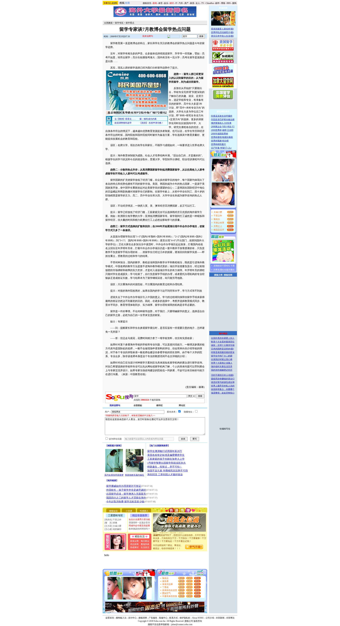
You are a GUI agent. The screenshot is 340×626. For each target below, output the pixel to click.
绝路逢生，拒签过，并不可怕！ (164, 466)
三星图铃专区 (115, 515)
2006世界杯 (216, 130)
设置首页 (110, 618)
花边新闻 (134, 544)
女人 (198, 3)
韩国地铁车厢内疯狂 (134, 475)
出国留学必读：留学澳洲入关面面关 (126, 494)
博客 (223, 3)
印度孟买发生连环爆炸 (221, 116)
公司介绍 (210, 618)
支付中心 (132, 618)
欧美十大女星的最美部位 (222, 341)
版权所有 (198, 621)
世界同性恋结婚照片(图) (222, 32)
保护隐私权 (185, 618)
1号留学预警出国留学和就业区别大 (166, 463)
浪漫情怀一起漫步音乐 (139, 522)
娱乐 (166, 3)
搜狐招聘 (142, 618)
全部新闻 (220, 618)
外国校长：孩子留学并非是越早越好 (126, 490)
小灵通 (129, 511)
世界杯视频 (216, 141)
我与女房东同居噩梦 (114, 475)
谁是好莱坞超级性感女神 (222, 382)
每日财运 (145, 541)
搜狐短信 (113, 511)
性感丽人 (144, 511)
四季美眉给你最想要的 (224, 270)
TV (202, 3)
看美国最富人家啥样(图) (222, 29)
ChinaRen (210, 3)
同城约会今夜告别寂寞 (139, 525)
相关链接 (112, 480)
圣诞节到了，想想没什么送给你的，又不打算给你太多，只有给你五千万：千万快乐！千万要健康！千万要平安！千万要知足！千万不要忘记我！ (179, 534)
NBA (224, 126)
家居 (192, 3)
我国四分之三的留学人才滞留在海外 (126, 497)
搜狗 (234, 3)
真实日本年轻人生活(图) (222, 36)
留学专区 (119, 23)
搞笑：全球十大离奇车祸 (222, 345)
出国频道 (108, 23)
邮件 (217, 3)
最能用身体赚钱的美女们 (222, 378)
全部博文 (230, 618)
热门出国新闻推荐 (159, 445)
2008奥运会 (216, 126)
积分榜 (225, 141)
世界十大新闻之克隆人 (221, 363)
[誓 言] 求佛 (110, 523)
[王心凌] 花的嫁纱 (112, 529)
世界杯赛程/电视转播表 (222, 137)
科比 (229, 126)
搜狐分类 (218, 275)
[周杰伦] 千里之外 (112, 519)
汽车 (181, 3)
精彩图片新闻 (114, 445)
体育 (160, 3)
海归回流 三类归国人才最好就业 (165, 474)
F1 (233, 126)
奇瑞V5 (223, 148)
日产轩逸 (215, 148)
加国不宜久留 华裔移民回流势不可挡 (167, 470)
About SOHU (198, 618)
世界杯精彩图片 (218, 144)
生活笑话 (145, 547)
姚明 (224, 130)
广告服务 (153, 618)
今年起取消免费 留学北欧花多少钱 (125, 501)
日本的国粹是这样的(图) (222, 349)
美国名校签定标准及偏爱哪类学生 (166, 455)
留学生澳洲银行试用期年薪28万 (164, 451)
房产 (186, 3)
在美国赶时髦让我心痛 (221, 359)
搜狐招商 (228, 275)
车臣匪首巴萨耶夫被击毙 (222, 119)
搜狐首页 (147, 3)
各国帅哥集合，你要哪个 (222, 389)
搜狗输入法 (121, 618)
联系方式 (173, 618)
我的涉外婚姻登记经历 (221, 370)
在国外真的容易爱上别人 (222, 338)
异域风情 (223, 8)
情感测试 (134, 547)
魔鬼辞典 (145, 544)
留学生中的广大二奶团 (221, 356)
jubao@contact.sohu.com (181, 624)
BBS (229, 3)
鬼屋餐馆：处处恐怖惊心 (222, 393)
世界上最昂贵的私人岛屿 (222, 386)
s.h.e (229, 148)
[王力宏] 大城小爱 (112, 526)
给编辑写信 (225, 429)
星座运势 (134, 541)
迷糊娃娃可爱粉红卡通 (224, 265)
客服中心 (163, 618)
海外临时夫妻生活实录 (221, 366)
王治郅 (230, 130)
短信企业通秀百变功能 (139, 519)
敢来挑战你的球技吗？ (139, 529)
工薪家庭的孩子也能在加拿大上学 (166, 459)
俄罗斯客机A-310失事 (221, 123)
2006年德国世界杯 (219, 133)
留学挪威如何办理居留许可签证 (123, 486)
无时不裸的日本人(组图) (222, 375)
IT (176, 3)
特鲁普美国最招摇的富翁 (222, 352)
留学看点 (130, 23)
